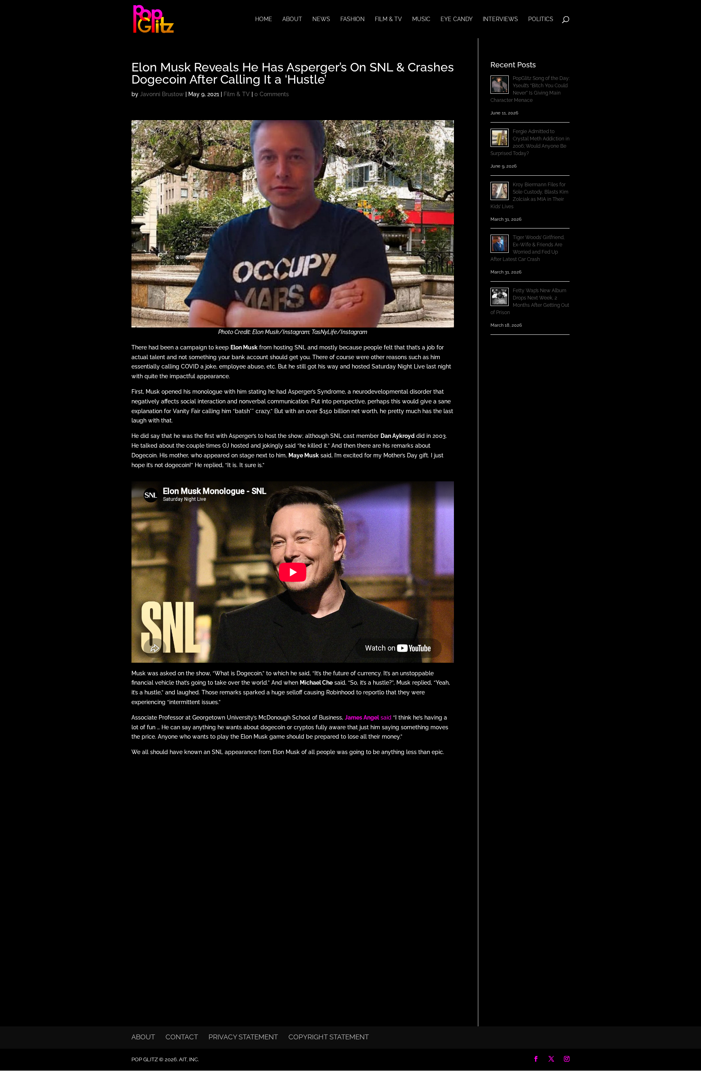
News (321, 19)
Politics (540, 19)
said (368, 717)
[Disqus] (292, 868)
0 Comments (271, 94)
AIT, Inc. (188, 1059)
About (292, 19)
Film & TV (388, 19)
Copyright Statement (328, 1037)
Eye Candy (457, 19)
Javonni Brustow (162, 94)
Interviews (500, 19)
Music (421, 19)
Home (263, 19)
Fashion (352, 19)
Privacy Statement (243, 1037)
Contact (182, 1037)
